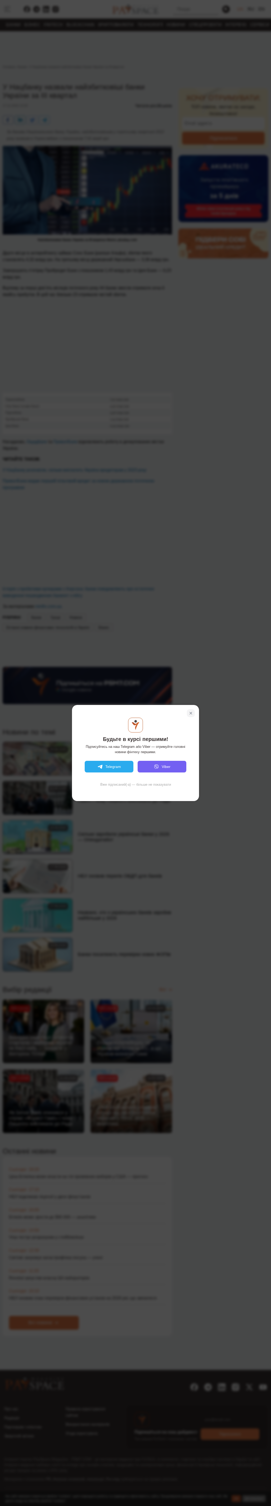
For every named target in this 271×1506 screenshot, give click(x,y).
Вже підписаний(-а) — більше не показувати (135, 784)
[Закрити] (191, 713)
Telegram (113, 767)
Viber (166, 767)
